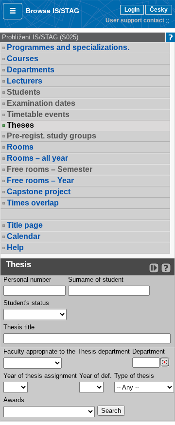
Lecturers (24, 81)
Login (132, 9)
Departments (30, 70)
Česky (159, 9)
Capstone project (38, 191)
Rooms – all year (37, 158)
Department (148, 351)
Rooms (20, 147)
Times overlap (33, 203)
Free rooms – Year (40, 180)
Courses (22, 58)
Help (15, 247)
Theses (20, 125)
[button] (12, 11)
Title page (25, 225)
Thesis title (19, 327)
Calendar (23, 236)
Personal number (27, 279)
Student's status (26, 302)
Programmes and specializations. (68, 47)
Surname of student (95, 279)
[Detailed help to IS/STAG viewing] (166, 268)
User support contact (134, 20)
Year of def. (95, 375)
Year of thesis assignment (40, 375)
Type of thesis (134, 375)
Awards (13, 400)
